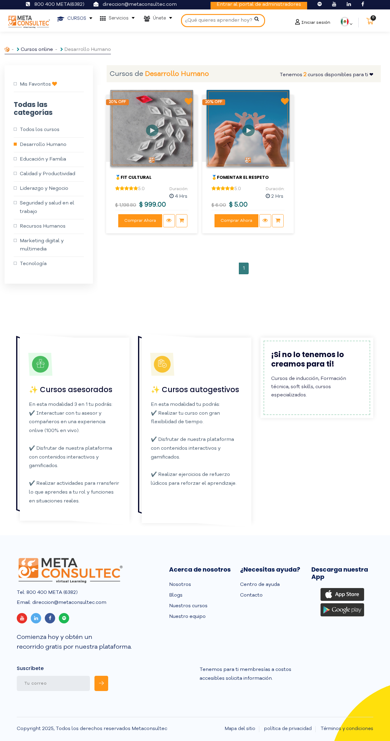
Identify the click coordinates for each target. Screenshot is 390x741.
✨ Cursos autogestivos (195, 390)
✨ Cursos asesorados (70, 390)
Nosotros (180, 584)
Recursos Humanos (43, 226)
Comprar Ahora (140, 220)
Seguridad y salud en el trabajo (47, 207)
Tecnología (33, 263)
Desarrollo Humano (43, 144)
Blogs (176, 595)
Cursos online (37, 49)
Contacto (251, 595)
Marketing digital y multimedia (42, 245)
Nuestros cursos (188, 606)
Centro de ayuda (260, 584)
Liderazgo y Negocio (44, 188)
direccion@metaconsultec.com (140, 4)
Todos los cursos (39, 129)
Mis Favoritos (36, 84)
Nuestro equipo (187, 616)
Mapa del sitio (240, 729)
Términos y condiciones (347, 729)
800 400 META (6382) (51, 592)
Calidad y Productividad (47, 174)
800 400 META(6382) (59, 4)
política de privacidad (288, 729)
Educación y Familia (43, 159)
